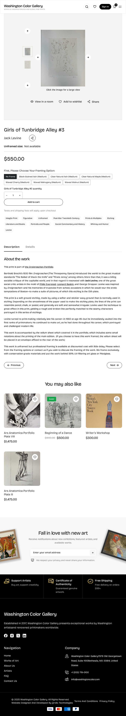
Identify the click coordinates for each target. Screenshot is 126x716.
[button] (63, 58)
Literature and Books (15, 224)
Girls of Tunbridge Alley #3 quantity (23, 188)
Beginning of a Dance (58, 433)
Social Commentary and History (70, 224)
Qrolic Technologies (62, 702)
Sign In (105, 6)
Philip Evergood (48, 284)
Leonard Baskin (65, 284)
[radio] (10, 176)
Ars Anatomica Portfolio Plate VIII (19, 434)
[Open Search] (86, 6)
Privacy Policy (107, 701)
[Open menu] (120, 7)
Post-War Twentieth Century (66, 218)
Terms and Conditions (86, 701)
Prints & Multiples (93, 218)
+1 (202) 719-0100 (80, 672)
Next (88, 57)
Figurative (27, 218)
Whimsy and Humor (100, 224)
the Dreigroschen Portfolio (39, 267)
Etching (110, 218)
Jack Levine (12, 138)
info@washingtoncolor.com (85, 679)
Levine (9, 230)
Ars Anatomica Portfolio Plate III (19, 492)
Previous (38, 57)
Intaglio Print (11, 218)
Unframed (43, 218)
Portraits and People (40, 224)
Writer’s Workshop (98, 433)
